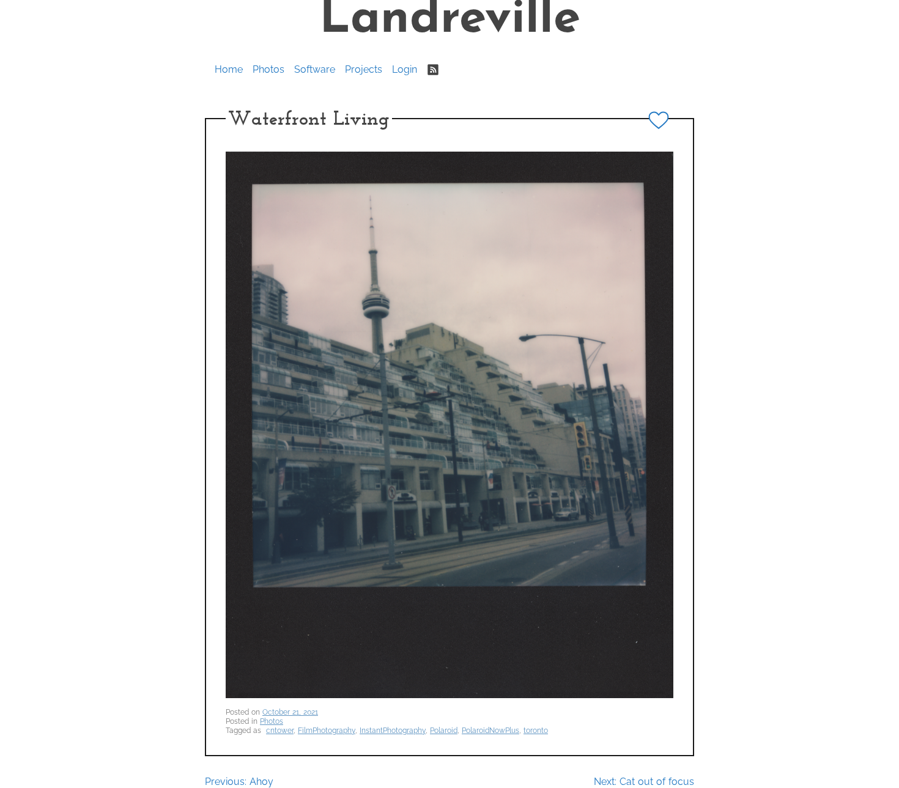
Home (229, 69)
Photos (268, 69)
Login (404, 69)
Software (314, 69)
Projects (363, 69)
